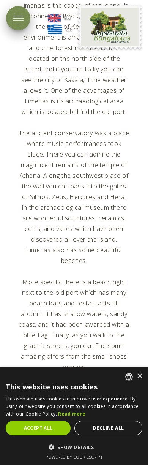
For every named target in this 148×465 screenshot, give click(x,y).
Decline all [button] (108, 428)
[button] (74, 447)
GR (69, 29)
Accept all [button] (38, 428)
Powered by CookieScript (74, 457)
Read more (71, 414)
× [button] (139, 376)
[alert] (74, 416)
